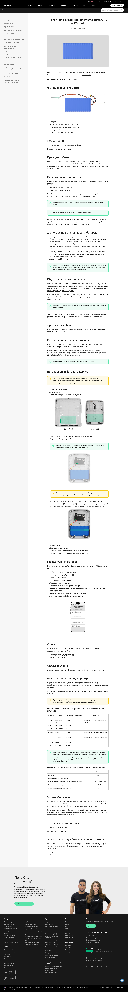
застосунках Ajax (64, 651)
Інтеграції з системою (9, 935)
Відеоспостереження (9, 924)
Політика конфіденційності (21, 987)
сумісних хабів (86, 75)
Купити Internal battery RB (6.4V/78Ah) (63, 79)
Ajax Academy (68, 947)
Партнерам (75, 5)
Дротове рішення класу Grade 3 (32, 934)
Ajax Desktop (7, 954)
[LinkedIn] (106, 966)
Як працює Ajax (28, 947)
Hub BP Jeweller (62, 259)
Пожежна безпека (8, 926)
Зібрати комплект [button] (117, 5)
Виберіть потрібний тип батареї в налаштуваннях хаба (69, 551)
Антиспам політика (84, 987)
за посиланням (84, 224)
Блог (84, 5)
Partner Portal (68, 949)
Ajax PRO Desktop (8, 956)
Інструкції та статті (49, 922)
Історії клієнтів (28, 922)
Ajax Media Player (8, 965)
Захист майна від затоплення (32, 942)
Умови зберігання (68, 291)
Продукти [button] (29, 5)
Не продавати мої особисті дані (70, 987)
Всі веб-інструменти (50, 957)
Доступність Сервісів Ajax (51, 940)
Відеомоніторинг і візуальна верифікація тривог (52, 969)
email (52, 852)
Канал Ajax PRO (69, 935)
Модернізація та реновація (31, 944)
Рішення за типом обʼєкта (31, 924)
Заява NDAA (58, 987)
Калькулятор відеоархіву (51, 942)
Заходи (67, 928)
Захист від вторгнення (9, 922)
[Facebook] (87, 966)
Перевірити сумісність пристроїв (59, 149)
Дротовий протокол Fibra (10, 940)
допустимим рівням (69, 196)
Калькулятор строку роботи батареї (53, 946)
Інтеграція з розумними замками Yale (33, 939)
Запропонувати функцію (95, 960)
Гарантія (34, 989)
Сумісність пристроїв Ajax (51, 934)
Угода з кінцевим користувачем (22, 989)
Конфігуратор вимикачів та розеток (54, 953)
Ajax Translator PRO (9, 961)
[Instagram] (97, 966)
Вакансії (67, 931)
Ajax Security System (9, 949)
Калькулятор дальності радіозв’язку (51, 949)
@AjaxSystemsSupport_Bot (94, 940)
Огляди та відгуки (69, 937)
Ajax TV (6, 958)
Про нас (67, 924)
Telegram (53, 855)
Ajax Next (67, 933)
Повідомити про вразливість (36, 987)
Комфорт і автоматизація (10, 928)
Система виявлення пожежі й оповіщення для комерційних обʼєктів (32, 928)
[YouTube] (92, 966)
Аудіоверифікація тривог (51, 972)
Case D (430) (58, 355)
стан (59, 553)
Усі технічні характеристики (57, 827)
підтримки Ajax (58, 308)
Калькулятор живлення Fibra (52, 955)
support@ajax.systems (93, 938)
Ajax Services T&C (8, 989)
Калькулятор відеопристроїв (52, 944)
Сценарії (6, 967)
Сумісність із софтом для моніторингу (51, 937)
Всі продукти (7, 931)
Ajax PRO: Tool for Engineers (11, 952)
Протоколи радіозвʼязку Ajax (11, 942)
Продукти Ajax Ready (9, 937)
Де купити (92, 5)
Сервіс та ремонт (49, 924)
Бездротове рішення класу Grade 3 (33, 931)
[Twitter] (101, 966)
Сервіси (6, 933)
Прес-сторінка (68, 926)
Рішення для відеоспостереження (33, 936)
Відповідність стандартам (56, 831)
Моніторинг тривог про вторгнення (53, 966)
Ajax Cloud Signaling (9, 963)
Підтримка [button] (52, 5)
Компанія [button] (63, 5)
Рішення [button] (40, 5)
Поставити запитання (24, 903)
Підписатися (91, 926)
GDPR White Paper (49, 987)
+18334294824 (91, 935)
